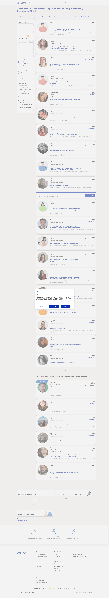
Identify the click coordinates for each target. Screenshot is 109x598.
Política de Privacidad (40, 303)
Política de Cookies (66, 301)
